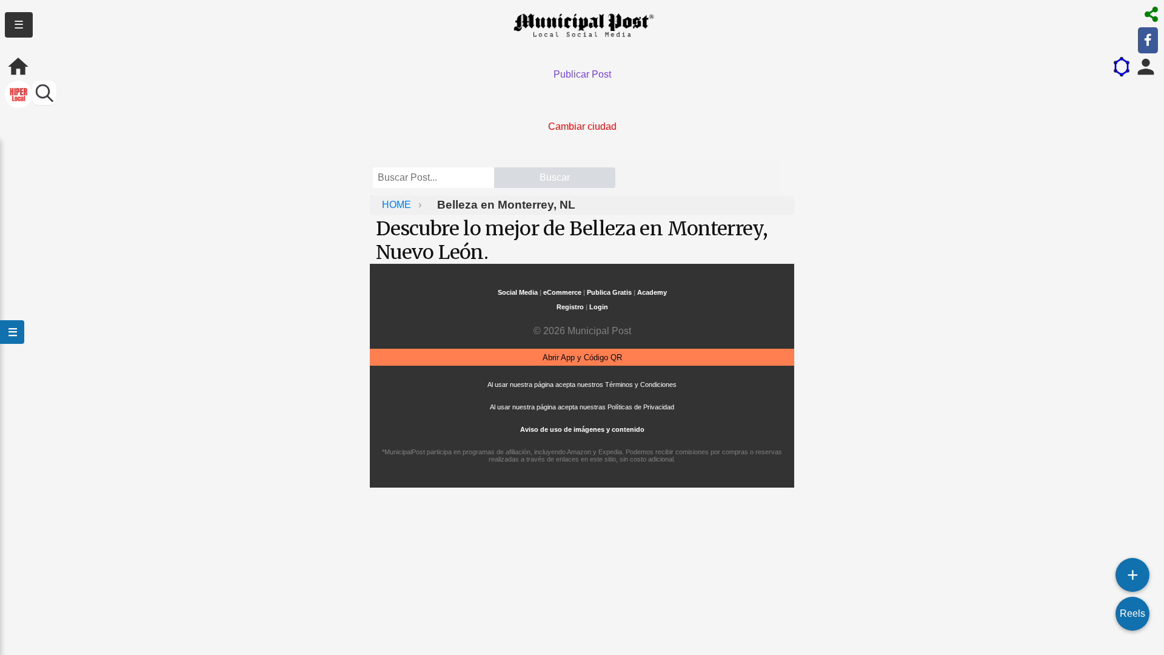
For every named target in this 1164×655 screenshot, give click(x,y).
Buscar (555, 177)
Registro (570, 307)
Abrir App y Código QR (582, 357)
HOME (397, 205)
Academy (652, 292)
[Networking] (1121, 67)
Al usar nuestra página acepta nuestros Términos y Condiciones (582, 384)
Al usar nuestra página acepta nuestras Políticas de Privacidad (582, 407)
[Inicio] (18, 67)
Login (598, 307)
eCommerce (562, 292)
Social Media (518, 292)
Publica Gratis (609, 292)
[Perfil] (1146, 67)
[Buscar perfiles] (44, 93)
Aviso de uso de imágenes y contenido (582, 429)
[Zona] (18, 95)
